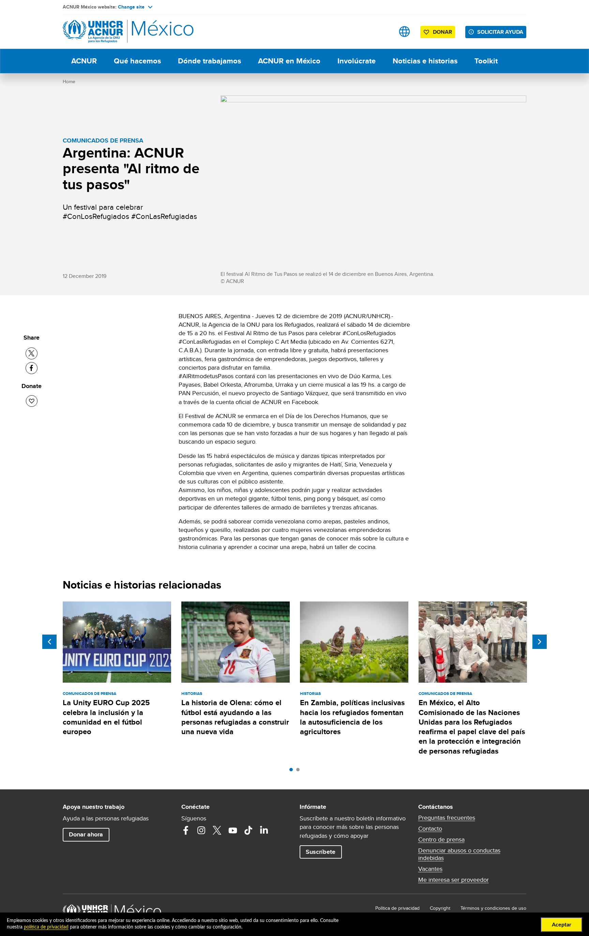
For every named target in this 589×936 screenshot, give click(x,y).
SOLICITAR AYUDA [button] (500, 32)
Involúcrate (356, 60)
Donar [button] (442, 32)
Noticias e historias (425, 60)
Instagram (201, 830)
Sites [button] (404, 31)
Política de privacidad (397, 908)
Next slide (539, 642)
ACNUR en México (289, 60)
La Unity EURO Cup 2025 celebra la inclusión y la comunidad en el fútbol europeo (106, 717)
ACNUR (84, 60)
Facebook (185, 830)
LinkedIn (264, 830)
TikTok (248, 830)
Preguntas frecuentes (446, 817)
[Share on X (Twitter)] (31, 353)
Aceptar (561, 924)
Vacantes (430, 869)
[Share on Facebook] (31, 368)
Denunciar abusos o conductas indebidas (459, 854)
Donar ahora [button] (86, 834)
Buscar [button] (383, 31)
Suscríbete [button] (320, 851)
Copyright (440, 908)
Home (69, 81)
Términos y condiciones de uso (493, 908)
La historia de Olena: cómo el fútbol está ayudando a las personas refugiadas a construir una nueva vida (235, 717)
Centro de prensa (441, 839)
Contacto (430, 828)
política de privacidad (46, 927)
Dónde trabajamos (209, 60)
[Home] (110, 31)
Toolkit (486, 60)
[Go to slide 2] (299, 771)
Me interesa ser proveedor (453, 879)
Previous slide (49, 642)
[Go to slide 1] (292, 771)
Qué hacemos (137, 60)
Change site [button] (131, 6)
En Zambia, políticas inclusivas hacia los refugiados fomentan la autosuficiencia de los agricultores (352, 717)
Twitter (217, 830)
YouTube (232, 830)
